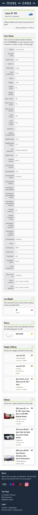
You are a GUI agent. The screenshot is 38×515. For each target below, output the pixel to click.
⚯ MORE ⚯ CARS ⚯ (19, 3)
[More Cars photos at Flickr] (12, 484)
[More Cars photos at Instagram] (27, 484)
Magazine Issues (7, 499)
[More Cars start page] (4, 484)
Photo (17, 28)
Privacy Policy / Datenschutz (12, 510)
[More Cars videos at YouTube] (19, 484)
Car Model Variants (8, 495)
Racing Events (7, 497)
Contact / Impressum (9, 508)
